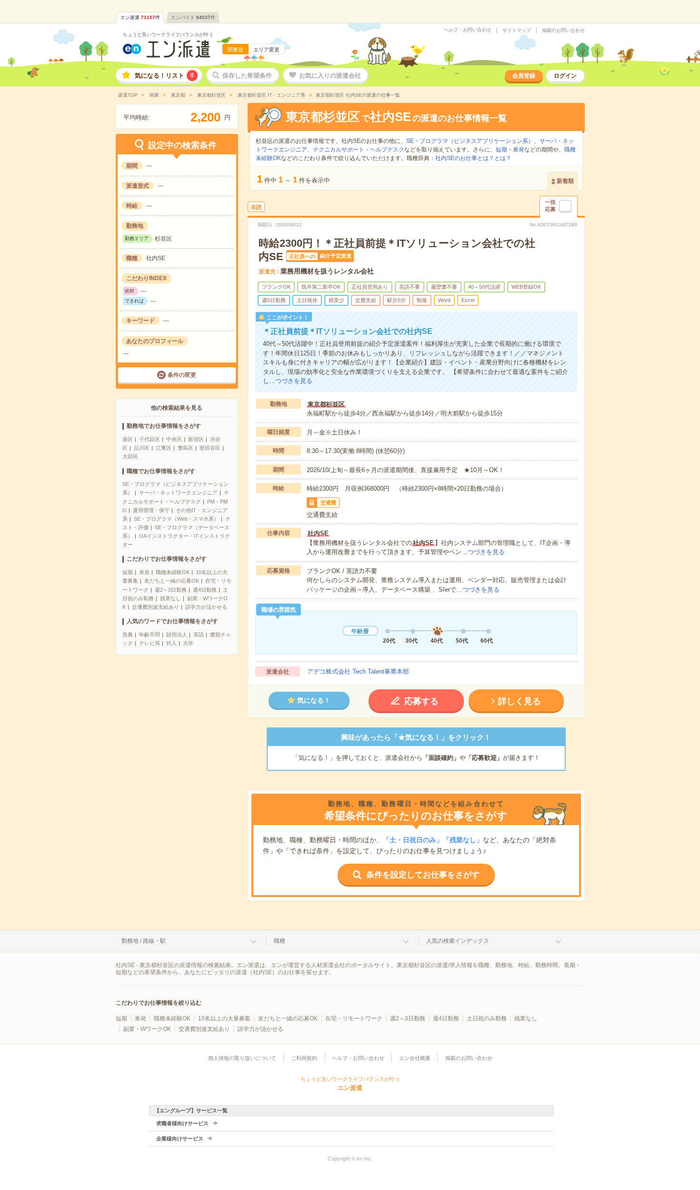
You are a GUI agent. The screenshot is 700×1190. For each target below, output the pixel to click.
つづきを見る (293, 380)
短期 (127, 572)
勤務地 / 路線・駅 (143, 941)
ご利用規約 (304, 1058)
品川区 (142, 448)
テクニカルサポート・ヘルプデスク (358, 149)
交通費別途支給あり (155, 607)
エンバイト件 (193, 17)
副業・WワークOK (147, 1029)
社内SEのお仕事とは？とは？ (473, 158)
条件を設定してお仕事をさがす (423, 874)
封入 (171, 643)
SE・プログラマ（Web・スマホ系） (176, 519)
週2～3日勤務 (171, 590)
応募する (421, 701)
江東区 (163, 448)
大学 (188, 643)
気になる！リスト (164, 75)
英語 (198, 634)
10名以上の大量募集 (224, 1018)
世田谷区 (210, 448)
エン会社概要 (414, 1058)
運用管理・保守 (151, 510)
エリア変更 (266, 49)
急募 (127, 634)
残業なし (170, 598)
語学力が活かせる (206, 607)
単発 (144, 572)
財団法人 (176, 634)
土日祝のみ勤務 (487, 1018)
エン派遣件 (140, 17)
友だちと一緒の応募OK (171, 581)
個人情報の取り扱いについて (242, 1058)
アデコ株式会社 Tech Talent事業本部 (358, 671)
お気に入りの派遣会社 (330, 75)
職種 (279, 941)
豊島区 (185, 448)
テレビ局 (149, 643)
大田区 (130, 456)
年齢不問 (149, 634)
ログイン (565, 75)
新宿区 (196, 439)
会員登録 (523, 75)
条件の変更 (182, 375)
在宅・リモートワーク (353, 1018)
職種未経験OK (173, 572)
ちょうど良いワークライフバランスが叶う (168, 34)
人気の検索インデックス (457, 941)
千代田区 (149, 439)
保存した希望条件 (247, 75)
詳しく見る (519, 701)
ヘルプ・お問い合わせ (467, 30)
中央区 (174, 439)
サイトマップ (516, 30)
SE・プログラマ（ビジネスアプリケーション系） (470, 141)
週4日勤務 (205, 590)
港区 (127, 439)
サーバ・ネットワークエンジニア (178, 492)
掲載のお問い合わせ (563, 30)
